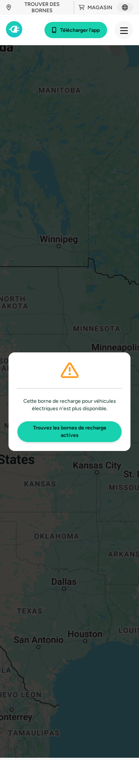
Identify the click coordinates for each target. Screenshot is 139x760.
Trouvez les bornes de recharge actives (69, 431)
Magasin (99, 7)
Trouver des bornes (42, 7)
